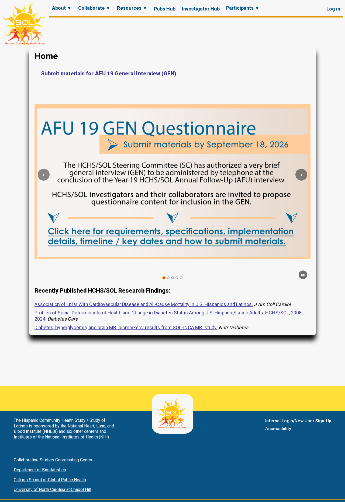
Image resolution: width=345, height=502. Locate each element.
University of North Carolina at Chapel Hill (52, 489)
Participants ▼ (243, 8)
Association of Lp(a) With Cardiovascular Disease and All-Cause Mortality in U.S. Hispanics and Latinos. (143, 304)
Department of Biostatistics (40, 469)
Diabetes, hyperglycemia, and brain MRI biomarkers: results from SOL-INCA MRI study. (126, 327)
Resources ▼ (132, 8)
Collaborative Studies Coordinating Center (53, 459)
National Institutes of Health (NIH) (77, 437)
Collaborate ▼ (94, 8)
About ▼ (62, 8)
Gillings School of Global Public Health (50, 479)
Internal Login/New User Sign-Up (298, 420)
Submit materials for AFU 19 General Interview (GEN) (108, 73)
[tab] (164, 278)
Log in (333, 9)
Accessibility (278, 428)
